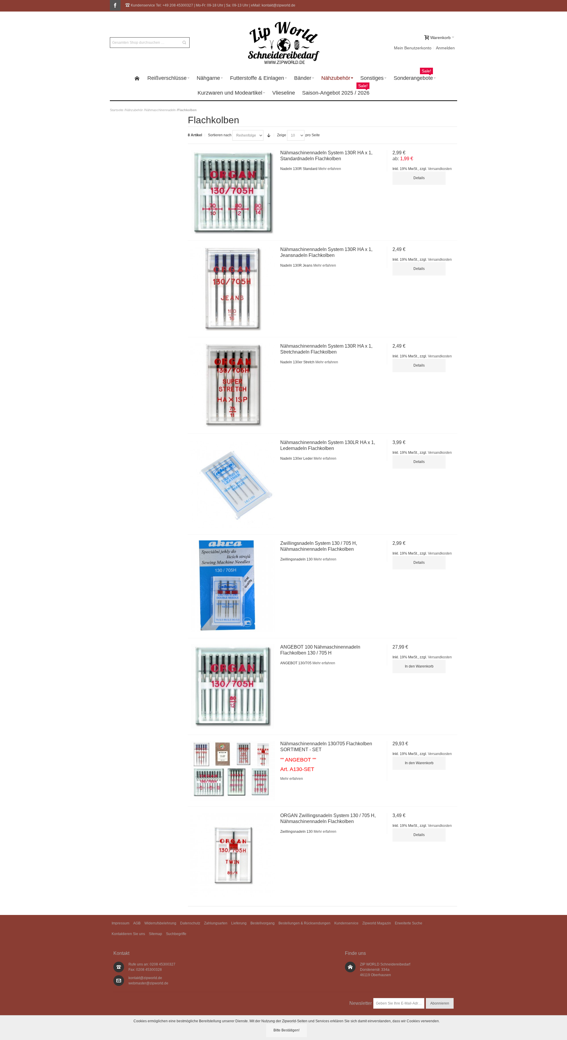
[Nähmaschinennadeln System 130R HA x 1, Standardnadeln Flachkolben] (232, 192)
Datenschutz (190, 923)
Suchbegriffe (176, 934)
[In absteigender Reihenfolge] (268, 135)
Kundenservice (346, 923)
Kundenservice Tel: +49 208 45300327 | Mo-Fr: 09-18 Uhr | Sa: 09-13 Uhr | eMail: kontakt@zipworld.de (212, 5)
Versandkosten (440, 169)
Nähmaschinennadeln (160, 110)
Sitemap (155, 934)
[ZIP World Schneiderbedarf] (284, 42)
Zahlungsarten (215, 923)
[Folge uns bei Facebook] (115, 6)
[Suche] (184, 43)
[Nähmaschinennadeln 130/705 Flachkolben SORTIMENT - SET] (232, 771)
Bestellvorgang (262, 923)
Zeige (281, 135)
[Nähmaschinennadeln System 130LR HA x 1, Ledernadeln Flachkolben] (232, 484)
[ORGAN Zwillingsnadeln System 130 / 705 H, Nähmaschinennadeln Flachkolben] (232, 855)
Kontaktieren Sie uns (128, 934)
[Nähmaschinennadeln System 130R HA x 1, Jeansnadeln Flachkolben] (232, 289)
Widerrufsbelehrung (160, 923)
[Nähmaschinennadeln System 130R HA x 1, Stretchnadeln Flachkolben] (232, 385)
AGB (137, 923)
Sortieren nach (220, 135)
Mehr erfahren (329, 169)
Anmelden (445, 48)
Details (419, 178)
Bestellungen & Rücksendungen (304, 923)
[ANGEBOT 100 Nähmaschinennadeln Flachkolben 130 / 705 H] (232, 686)
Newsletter (360, 1003)
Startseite (116, 110)
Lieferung (239, 923)
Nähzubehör (134, 110)
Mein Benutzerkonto (412, 48)
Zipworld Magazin (376, 923)
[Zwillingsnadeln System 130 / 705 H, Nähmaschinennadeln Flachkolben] (232, 586)
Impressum (120, 923)
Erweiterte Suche (408, 923)
